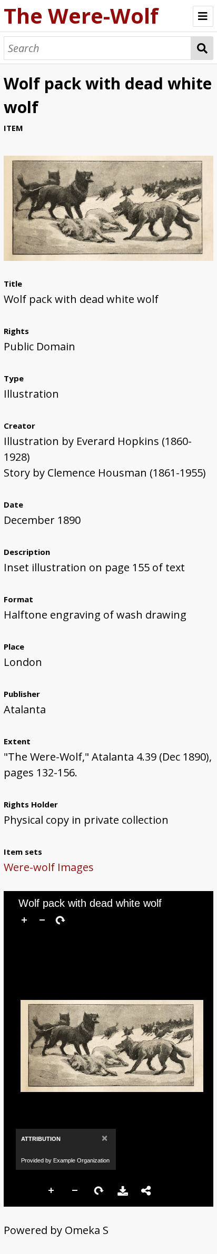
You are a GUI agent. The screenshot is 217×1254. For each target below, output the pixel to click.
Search (202, 48)
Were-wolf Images (49, 867)
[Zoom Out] (42, 920)
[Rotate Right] (60, 920)
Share (146, 1190)
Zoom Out (75, 1190)
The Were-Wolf (81, 15)
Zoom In (51, 1190)
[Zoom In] (24, 920)
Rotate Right (99, 1190)
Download (122, 1190)
